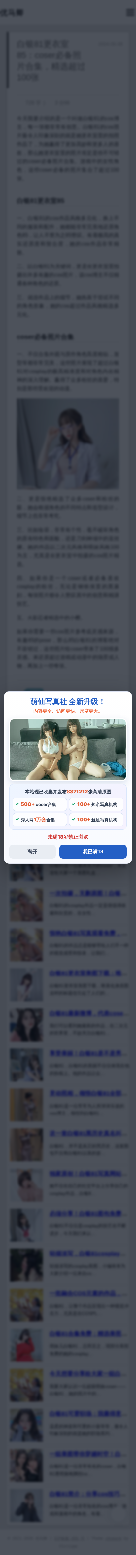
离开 (32, 851)
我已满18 (93, 851)
